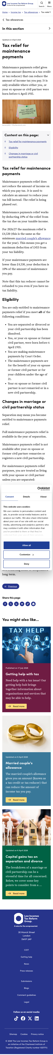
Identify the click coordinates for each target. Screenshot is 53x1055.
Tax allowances (31, 12)
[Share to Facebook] (5, 604)
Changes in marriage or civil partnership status (23, 155)
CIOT (26, 950)
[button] (27, 604)
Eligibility (13, 147)
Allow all (26, 545)
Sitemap (13, 1034)
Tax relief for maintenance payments (27, 141)
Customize (25, 554)
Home (5, 12)
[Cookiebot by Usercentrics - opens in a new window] (38, 489)
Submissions (26, 981)
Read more (18, 706)
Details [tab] (26, 496)
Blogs (26, 988)
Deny (26, 564)
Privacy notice (37, 1034)
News (26, 963)
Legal (26, 1002)
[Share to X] (10, 604)
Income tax (16, 12)
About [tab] (43, 496)
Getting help (26, 956)
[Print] (33, 604)
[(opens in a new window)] (16, 1019)
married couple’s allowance (33, 238)
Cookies (24, 1034)
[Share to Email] (22, 604)
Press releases (26, 970)
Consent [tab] (9, 496)
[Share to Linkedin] (16, 604)
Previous (12, 586)
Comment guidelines (26, 995)
